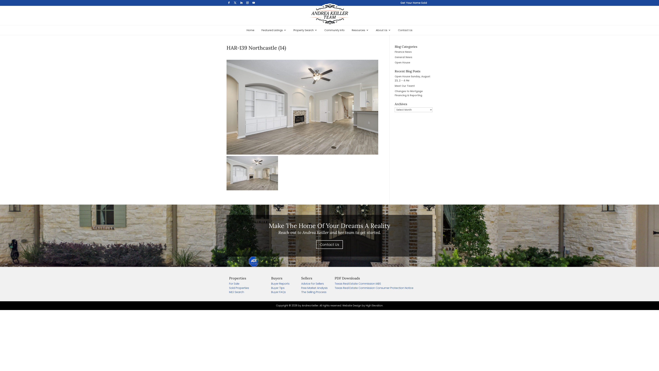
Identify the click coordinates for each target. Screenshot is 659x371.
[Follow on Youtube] (253, 2)
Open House (402, 62)
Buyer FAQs (278, 292)
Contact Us (405, 30)
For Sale (234, 284)
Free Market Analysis (314, 288)
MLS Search (236, 292)
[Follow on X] (235, 2)
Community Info (334, 30)
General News (403, 57)
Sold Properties (239, 288)
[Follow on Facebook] (229, 2)
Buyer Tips (278, 288)
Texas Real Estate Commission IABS (358, 284)
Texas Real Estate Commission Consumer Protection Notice (374, 288)
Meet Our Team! (405, 86)
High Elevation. (374, 305)
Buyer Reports (280, 284)
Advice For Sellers (312, 284)
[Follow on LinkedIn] (241, 2)
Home (250, 30)
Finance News (403, 52)
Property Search (303, 30)
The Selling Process (313, 292)
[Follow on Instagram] (247, 2)
